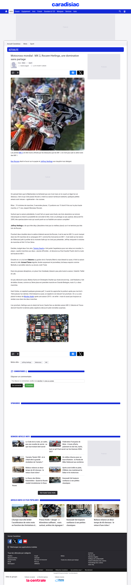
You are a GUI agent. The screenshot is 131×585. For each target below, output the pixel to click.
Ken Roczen (15, 161)
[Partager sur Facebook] (73, 72)
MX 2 (21, 153)
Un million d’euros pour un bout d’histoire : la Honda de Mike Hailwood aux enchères (73, 459)
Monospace (11, 563)
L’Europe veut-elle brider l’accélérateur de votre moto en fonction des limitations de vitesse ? (24, 523)
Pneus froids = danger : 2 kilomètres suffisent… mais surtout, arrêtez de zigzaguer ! (51, 522)
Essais (17, 11)
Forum (39, 11)
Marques (60, 11)
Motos (62, 556)
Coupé (36, 556)
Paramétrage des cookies (95, 562)
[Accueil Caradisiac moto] (6, 11)
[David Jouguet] (14, 67)
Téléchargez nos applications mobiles (23, 547)
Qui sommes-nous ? (76, 570)
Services (68, 11)
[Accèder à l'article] (18, 444)
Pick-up (36, 561)
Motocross (38, 362)
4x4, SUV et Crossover (40, 560)
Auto (75, 11)
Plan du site (91, 555)
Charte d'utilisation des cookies (97, 561)
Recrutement (88, 570)
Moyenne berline (12, 558)
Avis (33, 11)
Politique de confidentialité (95, 559)
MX (46, 362)
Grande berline (12, 560)
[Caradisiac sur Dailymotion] (20, 541)
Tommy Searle (38, 248)
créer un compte (49, 381)
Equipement (26, 11)
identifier (39, 381)
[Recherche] (120, 11)
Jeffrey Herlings (47, 161)
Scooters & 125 (49, 11)
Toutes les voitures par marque (70, 560)
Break (9, 561)
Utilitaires (37, 563)
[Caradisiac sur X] (15, 541)
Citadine (10, 556)
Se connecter (16, 385)
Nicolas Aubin (29, 297)
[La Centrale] (36, 582)
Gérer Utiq (91, 564)
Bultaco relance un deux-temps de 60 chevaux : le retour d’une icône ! (35, 470)
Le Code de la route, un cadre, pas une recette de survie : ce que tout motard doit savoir (37, 444)
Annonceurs (49, 570)
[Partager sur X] (80, 72)
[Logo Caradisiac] (65, 8)
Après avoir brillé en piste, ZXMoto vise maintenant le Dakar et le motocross (72, 470)
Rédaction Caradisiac (62, 570)
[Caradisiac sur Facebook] (10, 541)
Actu (11, 11)
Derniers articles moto (20, 436)
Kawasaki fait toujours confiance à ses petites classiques (70, 480)
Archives (90, 553)
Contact (41, 570)
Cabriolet (36, 558)
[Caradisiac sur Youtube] (25, 541)
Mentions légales (93, 557)
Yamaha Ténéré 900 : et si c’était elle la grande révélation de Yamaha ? (35, 459)
